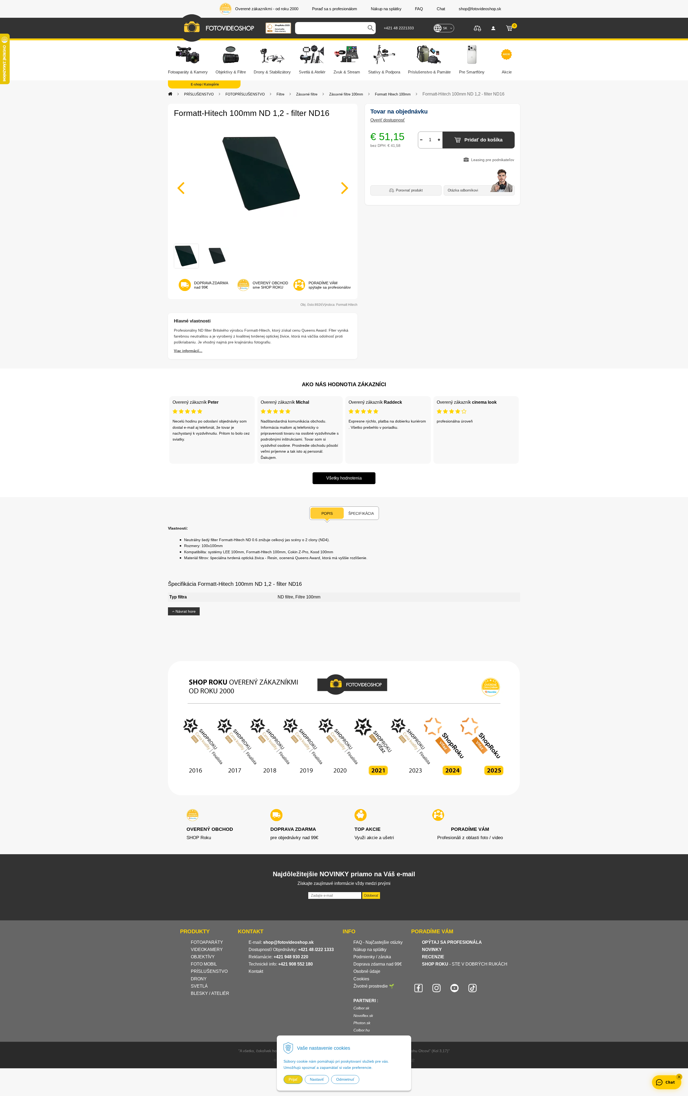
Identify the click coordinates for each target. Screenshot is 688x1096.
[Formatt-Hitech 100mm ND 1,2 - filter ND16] (263, 184)
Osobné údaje (366, 971)
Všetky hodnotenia (344, 478)
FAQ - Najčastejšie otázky (378, 942)
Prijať (293, 1079)
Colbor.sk (361, 1008)
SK (445, 28)
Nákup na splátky (369, 949)
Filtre (280, 94)
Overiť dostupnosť (387, 120)
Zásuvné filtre (306, 94)
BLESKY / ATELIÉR (210, 993)
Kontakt (256, 971)
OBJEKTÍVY (203, 957)
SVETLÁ (200, 986)
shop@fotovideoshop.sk (288, 942)
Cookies (361, 979)
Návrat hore (185, 611)
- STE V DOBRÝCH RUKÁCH (464, 964)
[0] (509, 28)
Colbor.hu (361, 1030)
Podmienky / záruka (372, 957)
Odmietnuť (345, 1079)
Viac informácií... (188, 351)
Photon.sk (361, 1023)
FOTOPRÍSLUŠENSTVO (245, 94)
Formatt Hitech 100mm (393, 94)
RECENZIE (433, 957)
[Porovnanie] (477, 28)
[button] (679, 1077)
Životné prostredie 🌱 (373, 986)
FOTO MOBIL (204, 964)
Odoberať (371, 895)
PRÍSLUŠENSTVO (199, 94)
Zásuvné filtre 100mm (346, 94)
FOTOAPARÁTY (207, 942)
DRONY (199, 979)
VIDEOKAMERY (207, 949)
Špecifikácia (361, 513)
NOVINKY (432, 949)
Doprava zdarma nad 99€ (377, 964)
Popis (327, 513)
